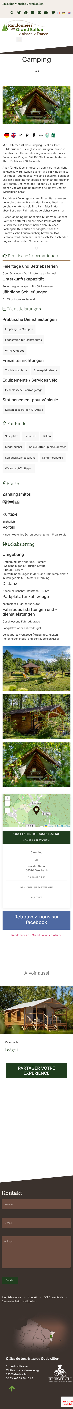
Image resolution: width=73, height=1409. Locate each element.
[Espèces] (5, 502)
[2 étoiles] (41, 135)
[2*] (37, 71)
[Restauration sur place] (33, 135)
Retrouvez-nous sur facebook (36, 919)
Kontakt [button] (36, 897)
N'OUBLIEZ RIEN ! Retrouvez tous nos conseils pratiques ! (36, 837)
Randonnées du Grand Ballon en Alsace (36, 935)
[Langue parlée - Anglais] (13, 135)
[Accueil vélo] (53, 135)
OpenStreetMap (63, 826)
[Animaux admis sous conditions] (20, 135)
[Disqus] (36, 1126)
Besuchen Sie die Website (36, 887)
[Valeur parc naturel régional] (47, 135)
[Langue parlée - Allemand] (6, 135)
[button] (12, 12)
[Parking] (27, 135)
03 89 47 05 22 (36, 877)
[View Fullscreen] (7, 810)
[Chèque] (17, 502)
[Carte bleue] (11, 502)
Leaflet (50, 826)
